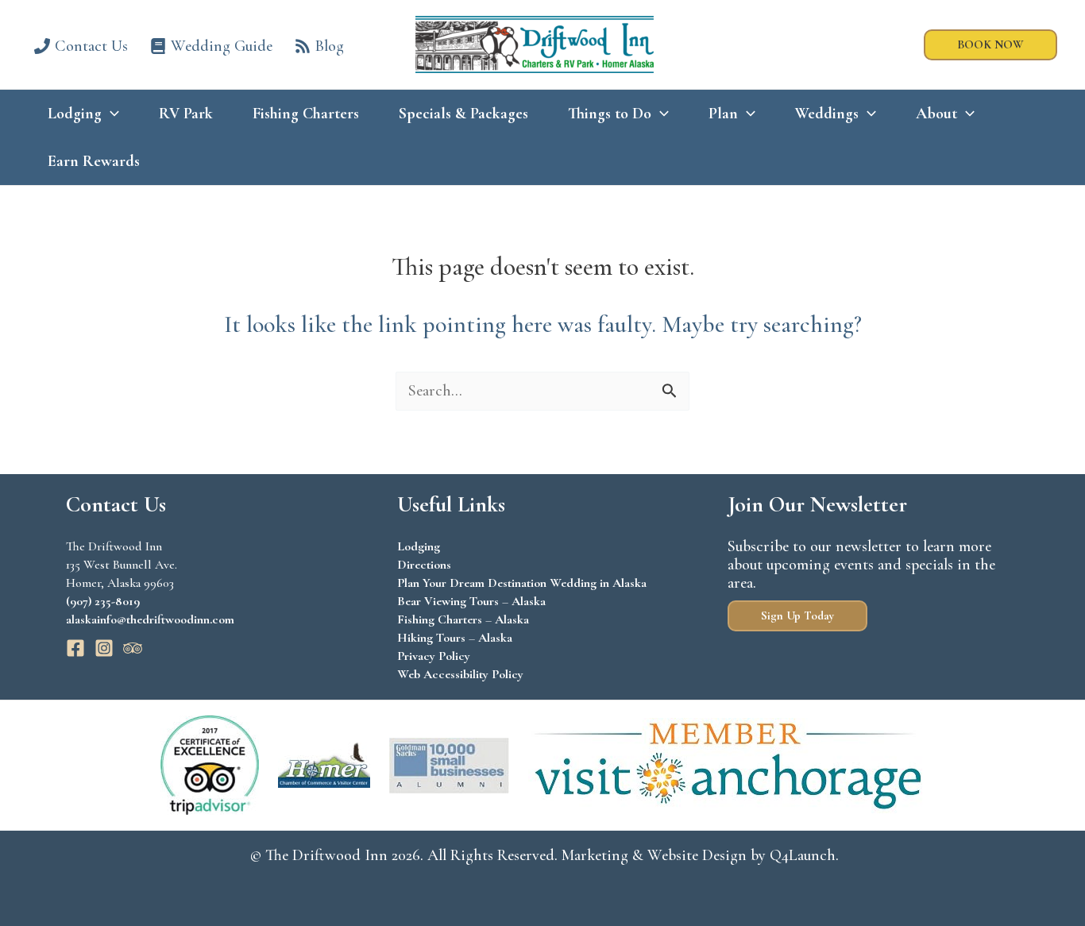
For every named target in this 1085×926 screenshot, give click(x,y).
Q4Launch (803, 855)
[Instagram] (104, 648)
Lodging (418, 546)
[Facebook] (75, 648)
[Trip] (132, 648)
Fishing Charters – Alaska (463, 619)
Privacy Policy (433, 656)
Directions (424, 565)
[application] (110, 113)
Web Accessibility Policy (460, 674)
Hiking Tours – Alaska (454, 638)
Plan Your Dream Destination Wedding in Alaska (522, 583)
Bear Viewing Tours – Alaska (471, 601)
